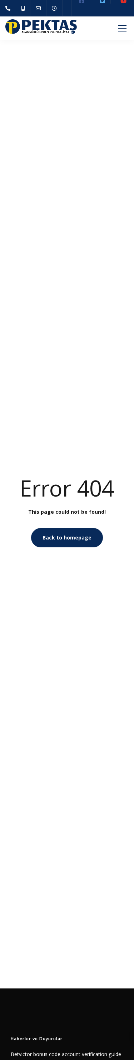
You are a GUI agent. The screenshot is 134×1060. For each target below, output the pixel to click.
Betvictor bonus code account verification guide (66, 1054)
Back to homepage (67, 537)
